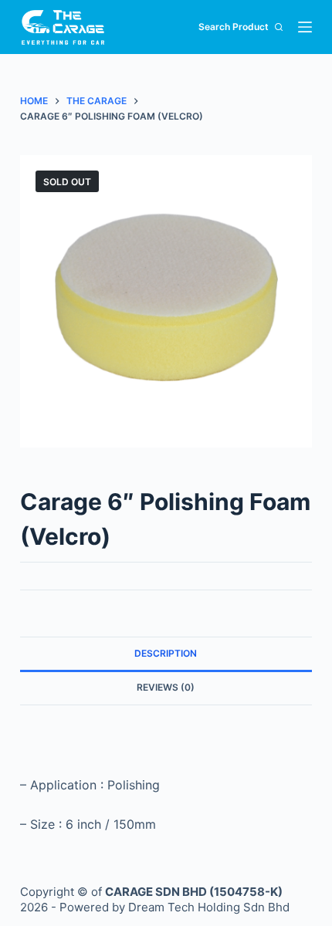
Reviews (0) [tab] (166, 687)
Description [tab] (165, 653)
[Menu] (305, 27)
